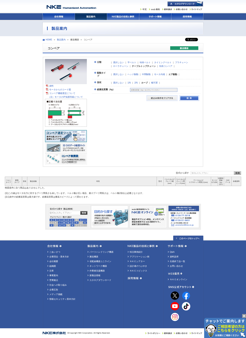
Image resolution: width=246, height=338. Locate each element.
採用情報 (187, 16)
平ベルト (132, 62)
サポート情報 (155, 16)
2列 (136, 82)
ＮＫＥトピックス (138, 270)
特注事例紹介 (136, 252)
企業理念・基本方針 (59, 256)
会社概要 (53, 261)
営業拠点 (53, 280)
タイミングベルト (163, 62)
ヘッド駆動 (133, 74)
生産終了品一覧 (177, 261)
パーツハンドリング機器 (101, 252)
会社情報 (59, 16)
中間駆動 (146, 74)
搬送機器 (94, 256)
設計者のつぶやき (138, 266)
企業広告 (53, 289)
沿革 (51, 270)
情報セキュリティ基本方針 (62, 299)
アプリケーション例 (139, 256)
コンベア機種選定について (62, 93)
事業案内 (53, 275)
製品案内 (91, 16)
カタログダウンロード (100, 280)
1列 (129, 82)
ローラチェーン (120, 66)
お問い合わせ (176, 266)
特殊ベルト (145, 62)
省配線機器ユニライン (100, 261)
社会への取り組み (58, 285)
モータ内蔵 (159, 74)
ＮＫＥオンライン (178, 279)
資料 (51, 86)
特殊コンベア (165, 66)
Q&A (172, 252)
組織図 (52, 266)
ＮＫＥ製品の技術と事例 (123, 16)
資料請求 (174, 256)
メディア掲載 (55, 294)
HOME (49, 39)
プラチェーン (181, 62)
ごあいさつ (54, 252)
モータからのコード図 (60, 89)
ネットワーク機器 (98, 266)
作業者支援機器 (97, 270)
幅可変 (154, 82)
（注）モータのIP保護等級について (64, 97)
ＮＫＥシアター (137, 261)
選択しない (118, 62)
